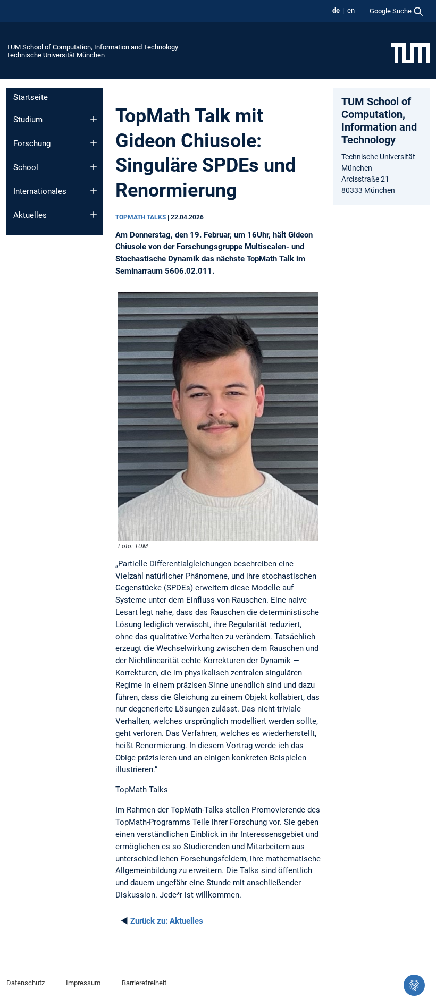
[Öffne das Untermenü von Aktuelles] (93, 214)
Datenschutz (25, 983)
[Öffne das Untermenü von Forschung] (93, 143)
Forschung (32, 143)
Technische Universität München (55, 55)
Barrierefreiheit (144, 983)
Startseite (30, 97)
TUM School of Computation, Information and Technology (92, 47)
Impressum (83, 983)
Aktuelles (30, 215)
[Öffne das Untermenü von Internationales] (93, 190)
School (25, 167)
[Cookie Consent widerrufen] (414, 985)
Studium (28, 119)
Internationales (39, 191)
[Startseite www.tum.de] (410, 52)
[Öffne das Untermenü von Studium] (93, 119)
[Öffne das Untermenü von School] (93, 166)
